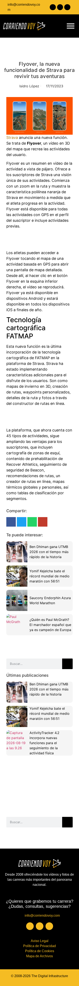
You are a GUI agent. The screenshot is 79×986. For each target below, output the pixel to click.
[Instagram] (60, 7)
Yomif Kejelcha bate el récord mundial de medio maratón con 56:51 (49, 576)
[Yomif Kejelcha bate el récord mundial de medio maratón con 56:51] (16, 576)
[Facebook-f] (53, 7)
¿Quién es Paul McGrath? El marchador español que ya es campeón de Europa (50, 625)
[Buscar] (67, 664)
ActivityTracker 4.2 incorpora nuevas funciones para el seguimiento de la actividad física (44, 743)
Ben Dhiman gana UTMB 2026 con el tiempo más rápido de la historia (48, 552)
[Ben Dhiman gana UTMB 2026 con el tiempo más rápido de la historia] (16, 551)
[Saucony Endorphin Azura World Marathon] (16, 600)
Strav (11, 137)
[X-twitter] (67, 7)
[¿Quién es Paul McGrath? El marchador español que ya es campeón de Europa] (16, 624)
